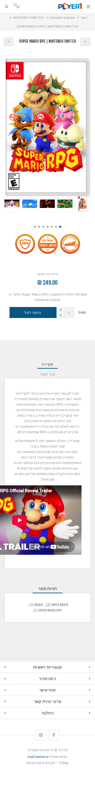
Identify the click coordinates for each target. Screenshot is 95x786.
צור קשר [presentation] (47, 374)
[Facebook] (54, 735)
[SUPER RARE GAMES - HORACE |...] (9, 41)
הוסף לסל (33, 313)
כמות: (82, 312)
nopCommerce (38, 756)
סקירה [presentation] (47, 364)
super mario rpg (50, 610)
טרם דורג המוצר (47, 274)
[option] (82, 208)
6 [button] (39, 227)
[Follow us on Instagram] (41, 735)
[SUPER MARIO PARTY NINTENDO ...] (85, 41)
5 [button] (43, 227)
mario (39, 605)
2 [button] (56, 227)
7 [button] (35, 227)
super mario (59, 605)
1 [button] (60, 227)
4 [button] (48, 227)
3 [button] (52, 227)
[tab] (47, 364)
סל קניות (14, 5)
